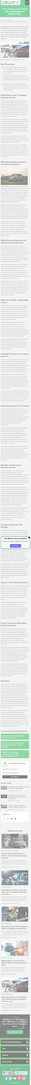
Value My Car (15, 545)
